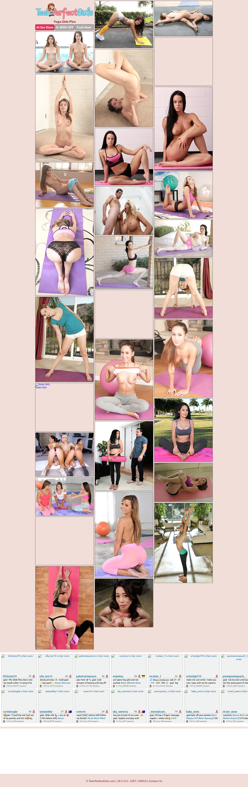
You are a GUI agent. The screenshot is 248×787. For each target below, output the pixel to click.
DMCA (142, 781)
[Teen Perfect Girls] (64, 11)
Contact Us (155, 781)
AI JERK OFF (65, 27)
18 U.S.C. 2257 (126, 781)
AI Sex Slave (44, 27)
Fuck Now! (84, 27)
